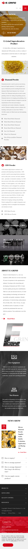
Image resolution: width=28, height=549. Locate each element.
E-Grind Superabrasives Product (14, 42)
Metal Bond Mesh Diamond (12, 118)
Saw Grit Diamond (9, 131)
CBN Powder (10, 165)
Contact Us (6, 522)
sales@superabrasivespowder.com (10, 530)
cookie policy (13, 540)
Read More (11, 33)
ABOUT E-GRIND (10, 270)
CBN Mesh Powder (9, 211)
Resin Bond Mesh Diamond (12, 125)
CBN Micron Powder (10, 214)
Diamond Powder (12, 80)
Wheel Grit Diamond (10, 134)
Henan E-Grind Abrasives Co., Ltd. (16, 508)
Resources (5, 502)
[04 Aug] (9, 439)
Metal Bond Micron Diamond (12, 122)
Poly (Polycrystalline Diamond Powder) (13, 138)
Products (5, 488)
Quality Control (8, 497)
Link (19, 513)
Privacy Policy (11, 513)
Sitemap (4, 513)
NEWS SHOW (14, 421)
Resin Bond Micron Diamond (12, 128)
